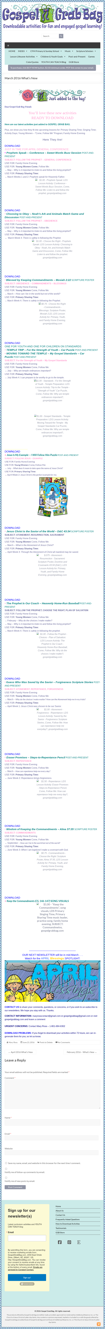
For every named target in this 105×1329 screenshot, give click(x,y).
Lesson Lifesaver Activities (22, 56)
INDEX (21, 51)
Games (91, 56)
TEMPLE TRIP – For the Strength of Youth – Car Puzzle (40, 350)
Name (8, 1117)
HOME (12, 51)
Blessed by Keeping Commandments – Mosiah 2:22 (38, 280)
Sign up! (27, 1277)
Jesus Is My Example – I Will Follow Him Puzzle (32, 454)
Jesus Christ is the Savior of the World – (31, 531)
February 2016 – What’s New (82, 1052)
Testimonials (61, 1228)
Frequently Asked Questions (68, 1219)
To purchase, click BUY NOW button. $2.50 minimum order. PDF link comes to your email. (52, 67)
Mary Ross (13, 1042)
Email (8, 1133)
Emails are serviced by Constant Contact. (25, 1268)
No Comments (64, 1042)
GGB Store (74, 62)
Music (68, 51)
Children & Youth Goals (52, 56)
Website (9, 1148)
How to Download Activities (68, 1224)
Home (58, 1206)
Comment (10, 1078)
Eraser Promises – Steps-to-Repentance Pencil (35, 757)
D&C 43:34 (64, 531)
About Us (60, 1210)
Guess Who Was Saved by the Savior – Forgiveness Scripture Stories (49, 682)
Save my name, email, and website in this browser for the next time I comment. (44, 1163)
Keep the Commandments (20, 900)
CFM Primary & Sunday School (44, 51)
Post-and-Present (76, 56)
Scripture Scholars (84, 51)
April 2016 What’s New (20, 1052)
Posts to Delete (46, 1042)
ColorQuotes (32, 62)
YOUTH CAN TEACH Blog (53, 62)
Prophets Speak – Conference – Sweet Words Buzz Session (43, 152)
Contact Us (60, 1215)
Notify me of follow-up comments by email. (25, 1172)
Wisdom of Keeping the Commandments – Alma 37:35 (40, 829)
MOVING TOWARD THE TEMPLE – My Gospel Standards (41, 353)
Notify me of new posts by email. (20, 1181)
